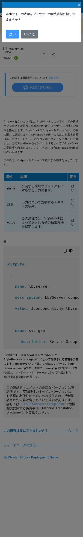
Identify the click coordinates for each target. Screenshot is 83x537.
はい (12, 34)
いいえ (29, 34)
